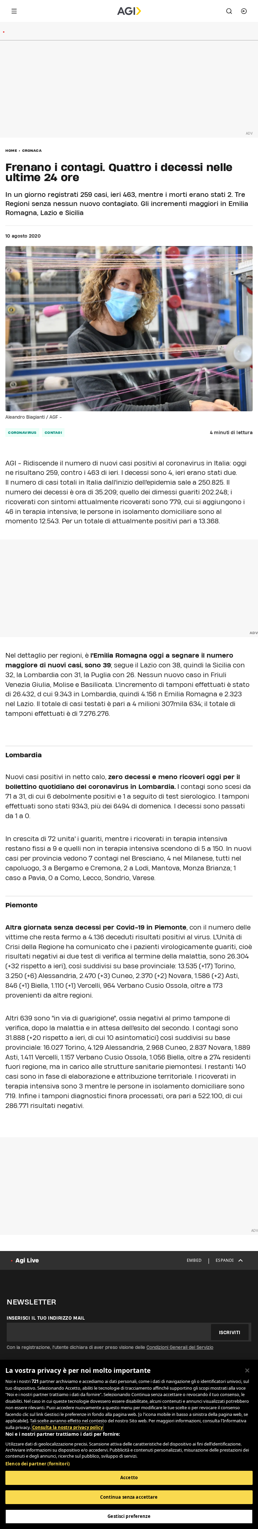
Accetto (129, 1477)
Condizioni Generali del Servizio (179, 1347)
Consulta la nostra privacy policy (67, 1427)
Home (11, 150)
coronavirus (22, 432)
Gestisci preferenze (129, 1516)
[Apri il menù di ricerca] (229, 11)
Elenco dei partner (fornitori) (37, 1464)
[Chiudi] (247, 1370)
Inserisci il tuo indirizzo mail (46, 1318)
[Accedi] (244, 11)
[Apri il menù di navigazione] (14, 11)
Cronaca (32, 150)
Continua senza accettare (129, 1497)
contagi (53, 432)
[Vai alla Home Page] (129, 11)
